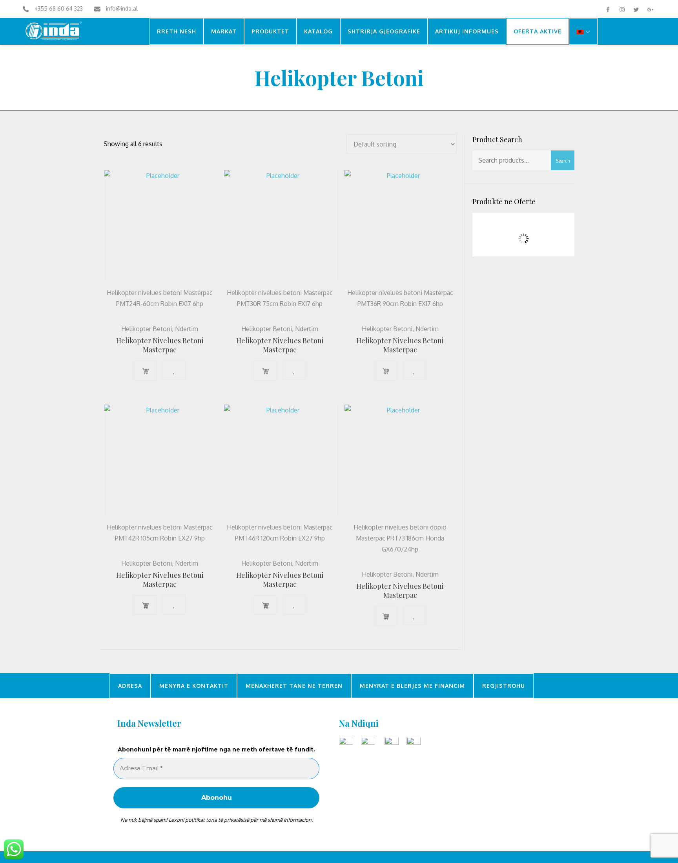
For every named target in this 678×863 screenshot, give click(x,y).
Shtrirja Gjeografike (384, 31)
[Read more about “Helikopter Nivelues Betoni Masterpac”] (145, 371)
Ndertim (322, 101)
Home (296, 101)
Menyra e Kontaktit (193, 685)
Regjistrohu (503, 685)
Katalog (318, 31)
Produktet (270, 31)
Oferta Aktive (537, 31)
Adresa (130, 685)
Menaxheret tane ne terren (294, 685)
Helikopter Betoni (146, 329)
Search (563, 161)
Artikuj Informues (467, 31)
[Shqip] (583, 31)
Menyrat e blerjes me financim (412, 685)
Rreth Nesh (176, 31)
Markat (224, 31)
